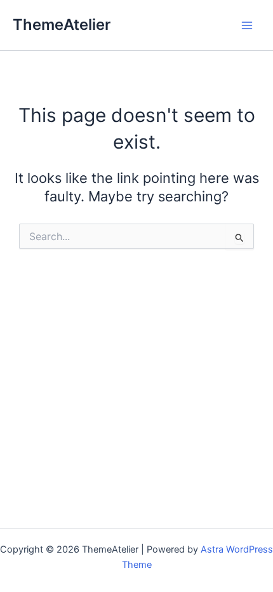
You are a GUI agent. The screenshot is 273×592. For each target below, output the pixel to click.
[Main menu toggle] (247, 25)
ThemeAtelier (61, 24)
